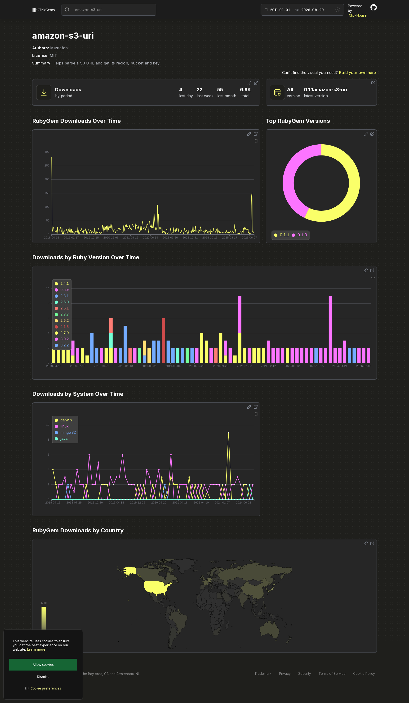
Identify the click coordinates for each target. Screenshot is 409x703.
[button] (43, 688)
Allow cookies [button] (43, 664)
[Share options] (249, 83)
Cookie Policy (364, 673)
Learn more (36, 649)
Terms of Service (332, 673)
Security (304, 673)
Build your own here (357, 72)
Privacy (285, 673)
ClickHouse (358, 15)
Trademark (262, 673)
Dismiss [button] (43, 676)
